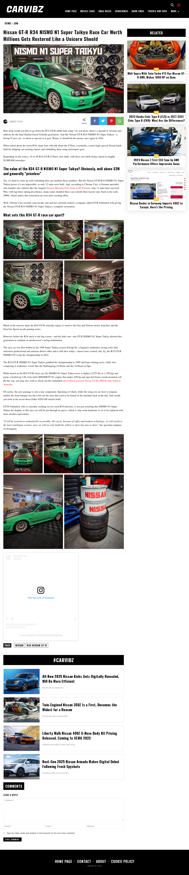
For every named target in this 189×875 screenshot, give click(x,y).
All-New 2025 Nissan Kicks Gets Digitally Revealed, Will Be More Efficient (80, 679)
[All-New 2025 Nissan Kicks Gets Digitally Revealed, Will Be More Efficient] (22, 681)
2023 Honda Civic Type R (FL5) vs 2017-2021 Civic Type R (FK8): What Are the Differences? (156, 118)
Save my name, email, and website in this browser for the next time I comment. (41, 833)
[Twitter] (103, 121)
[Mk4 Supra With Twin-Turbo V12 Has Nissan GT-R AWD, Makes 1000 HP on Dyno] (156, 55)
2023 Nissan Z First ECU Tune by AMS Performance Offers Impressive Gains (156, 162)
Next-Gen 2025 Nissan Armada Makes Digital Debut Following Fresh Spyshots (80, 764)
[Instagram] (179, 5)
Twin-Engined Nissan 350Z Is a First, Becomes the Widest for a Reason (79, 707)
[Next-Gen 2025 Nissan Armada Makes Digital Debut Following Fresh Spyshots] (22, 766)
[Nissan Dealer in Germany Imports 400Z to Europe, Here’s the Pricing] (156, 184)
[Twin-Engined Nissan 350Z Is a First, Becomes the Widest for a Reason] (22, 709)
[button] (172, 5)
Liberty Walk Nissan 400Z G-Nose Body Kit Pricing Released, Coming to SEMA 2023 (79, 736)
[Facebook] (95, 121)
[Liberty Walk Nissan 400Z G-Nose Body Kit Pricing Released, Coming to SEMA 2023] (22, 738)
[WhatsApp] (120, 121)
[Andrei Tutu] (6, 121)
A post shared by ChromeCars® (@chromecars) (41, 635)
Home (8, 23)
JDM (16, 23)
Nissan (19, 645)
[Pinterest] (111, 121)
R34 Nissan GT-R (37, 645)
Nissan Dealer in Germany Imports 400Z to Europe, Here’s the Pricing (156, 205)
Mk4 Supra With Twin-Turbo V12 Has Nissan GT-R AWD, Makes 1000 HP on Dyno (156, 75)
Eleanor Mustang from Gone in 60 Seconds (68, 188)
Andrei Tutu (16, 121)
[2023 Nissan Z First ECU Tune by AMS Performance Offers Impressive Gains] (156, 141)
